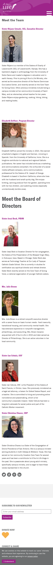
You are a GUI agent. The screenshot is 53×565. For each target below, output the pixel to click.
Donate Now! (8, 529)
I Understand (9, 561)
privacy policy (32, 556)
